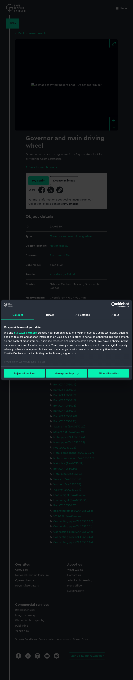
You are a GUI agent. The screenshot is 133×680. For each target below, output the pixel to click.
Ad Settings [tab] (83, 314)
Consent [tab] (17, 314)
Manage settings (64, 373)
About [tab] (115, 314)
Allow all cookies (108, 373)
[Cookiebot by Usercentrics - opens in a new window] (114, 305)
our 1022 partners (25, 332)
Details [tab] (50, 314)
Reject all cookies (24, 373)
